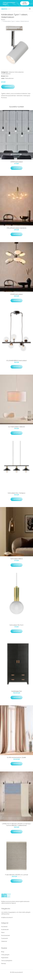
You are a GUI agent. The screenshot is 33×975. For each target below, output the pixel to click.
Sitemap (3, 963)
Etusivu (3, 19)
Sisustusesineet (5, 935)
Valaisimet (11, 72)
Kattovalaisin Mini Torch (16, 625)
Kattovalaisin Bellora (16, 559)
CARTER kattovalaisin (16, 162)
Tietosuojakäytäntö (6, 960)
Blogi (2, 951)
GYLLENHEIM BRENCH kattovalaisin (16, 360)
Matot (2, 932)
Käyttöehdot (4, 957)
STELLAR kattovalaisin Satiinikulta (16, 228)
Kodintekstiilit (5, 929)
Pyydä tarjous (24, 3)
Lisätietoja (7, 86)
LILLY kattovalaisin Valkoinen (16, 427)
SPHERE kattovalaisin (16, 294)
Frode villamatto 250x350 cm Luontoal (16, 874)
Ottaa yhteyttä (5, 954)
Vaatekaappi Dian (16, 691)
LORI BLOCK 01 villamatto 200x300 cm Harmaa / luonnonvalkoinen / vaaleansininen (16, 824)
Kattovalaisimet (19, 72)
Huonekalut (4, 926)
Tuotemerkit (4, 938)
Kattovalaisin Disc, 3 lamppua (16, 493)
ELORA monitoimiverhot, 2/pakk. (16, 757)
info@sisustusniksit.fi (7, 917)
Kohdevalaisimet (5, 73)
